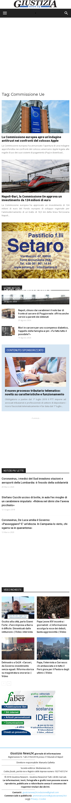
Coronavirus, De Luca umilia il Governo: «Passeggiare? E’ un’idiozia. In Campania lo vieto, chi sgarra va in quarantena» (34, 523)
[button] (66, 13)
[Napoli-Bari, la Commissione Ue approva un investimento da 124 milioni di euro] (35, 176)
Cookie (42, 799)
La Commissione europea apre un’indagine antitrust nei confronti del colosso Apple (31, 138)
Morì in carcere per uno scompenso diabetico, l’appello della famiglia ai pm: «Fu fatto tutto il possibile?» (43, 331)
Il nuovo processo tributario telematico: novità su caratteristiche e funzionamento (34, 392)
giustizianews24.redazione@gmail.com (40, 792)
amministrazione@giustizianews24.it (50, 795)
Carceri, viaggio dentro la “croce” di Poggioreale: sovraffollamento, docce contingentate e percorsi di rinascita (29, 293)
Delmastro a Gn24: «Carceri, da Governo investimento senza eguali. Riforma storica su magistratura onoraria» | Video (18, 669)
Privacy (34, 799)
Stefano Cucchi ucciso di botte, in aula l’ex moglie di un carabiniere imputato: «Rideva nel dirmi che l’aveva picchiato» (35, 501)
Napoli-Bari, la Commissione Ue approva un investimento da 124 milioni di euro (32, 198)
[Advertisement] (35, 56)
